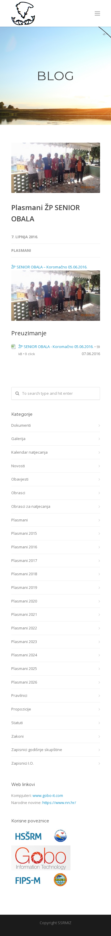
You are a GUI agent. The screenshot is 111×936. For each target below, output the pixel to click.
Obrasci (18, 492)
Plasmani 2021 (24, 614)
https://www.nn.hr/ (59, 802)
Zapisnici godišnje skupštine (36, 749)
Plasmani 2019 (24, 587)
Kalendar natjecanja (29, 452)
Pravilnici (19, 695)
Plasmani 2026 (24, 682)
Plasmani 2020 (24, 601)
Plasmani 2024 (24, 655)
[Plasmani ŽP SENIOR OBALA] (55, 168)
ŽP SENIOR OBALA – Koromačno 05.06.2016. (49, 267)
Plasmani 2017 (24, 560)
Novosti (18, 465)
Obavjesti (19, 479)
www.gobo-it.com (48, 795)
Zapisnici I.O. (22, 763)
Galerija (18, 438)
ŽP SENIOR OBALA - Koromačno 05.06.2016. (56, 346)
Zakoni (17, 736)
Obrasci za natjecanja (30, 506)
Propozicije (21, 709)
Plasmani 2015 (24, 533)
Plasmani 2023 (24, 641)
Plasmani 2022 (24, 628)
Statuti (17, 722)
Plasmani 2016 (24, 547)
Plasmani (21, 250)
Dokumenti (21, 425)
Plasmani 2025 (24, 668)
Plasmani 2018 (24, 573)
